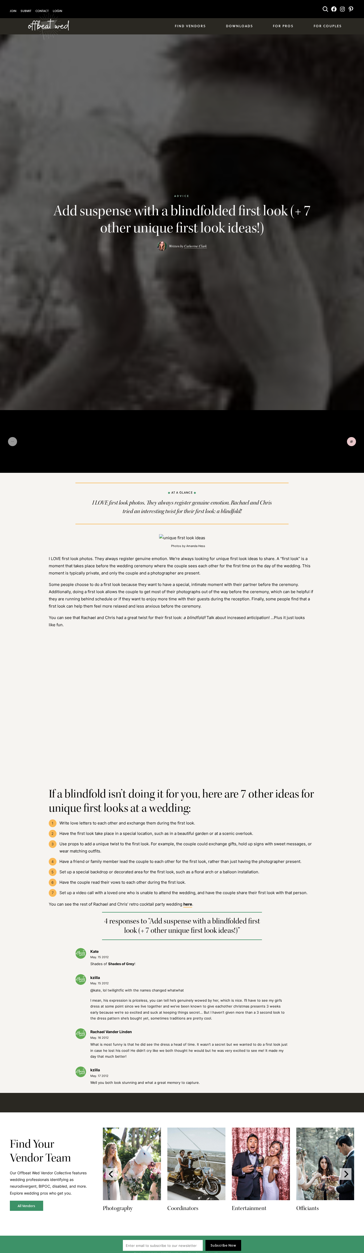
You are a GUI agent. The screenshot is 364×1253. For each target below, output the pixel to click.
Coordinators (182, 1208)
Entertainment (249, 1208)
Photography (117, 1208)
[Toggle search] (325, 9)
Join (13, 11)
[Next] (345, 1174)
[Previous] (111, 1174)
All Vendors (26, 1205)
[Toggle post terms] (351, 441)
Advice (182, 196)
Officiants (307, 1208)
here (187, 904)
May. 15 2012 (99, 957)
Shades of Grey (121, 963)
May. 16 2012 (99, 1038)
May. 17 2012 (99, 1076)
